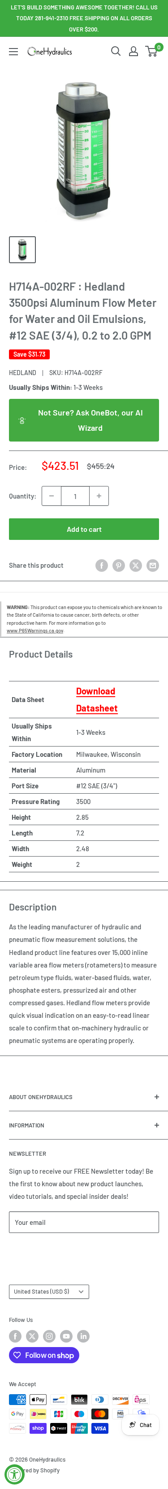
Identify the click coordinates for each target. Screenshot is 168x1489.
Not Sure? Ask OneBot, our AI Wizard (90, 420)
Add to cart (84, 529)
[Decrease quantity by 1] (51, 495)
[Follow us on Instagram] (49, 1336)
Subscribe (38, 1249)
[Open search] (116, 51)
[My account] (133, 51)
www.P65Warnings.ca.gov (35, 630)
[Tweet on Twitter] (135, 564)
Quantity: (22, 496)
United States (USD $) (41, 1291)
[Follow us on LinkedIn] (83, 1336)
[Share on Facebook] (101, 564)
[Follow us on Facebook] (15, 1336)
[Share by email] (152, 564)
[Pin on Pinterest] (118, 564)
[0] (151, 51)
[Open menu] (13, 51)
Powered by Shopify (34, 1470)
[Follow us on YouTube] (66, 1336)
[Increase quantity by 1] (99, 495)
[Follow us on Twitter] (32, 1336)
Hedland (22, 372)
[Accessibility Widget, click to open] (14, 1474)
